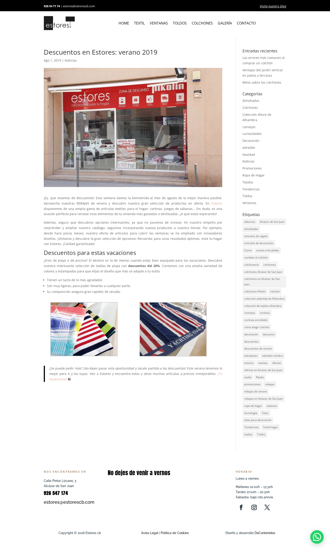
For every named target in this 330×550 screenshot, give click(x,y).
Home (124, 24)
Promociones (252, 168)
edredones (251, 356)
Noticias (71, 60)
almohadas (251, 229)
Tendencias (251, 189)
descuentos (251, 341)
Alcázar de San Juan (272, 222)
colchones (269, 265)
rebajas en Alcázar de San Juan (263, 399)
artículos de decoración (258, 243)
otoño (247, 377)
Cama (248, 250)
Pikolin (260, 377)
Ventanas (159, 24)
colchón (275, 291)
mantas (263, 363)
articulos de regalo (256, 236)
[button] (317, 537)
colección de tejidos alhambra (263, 306)
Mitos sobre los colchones (261, 82)
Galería (225, 24)
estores (249, 363)
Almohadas (250, 100)
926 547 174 (56, 493)
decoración (251, 334)
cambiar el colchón (256, 257)
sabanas (271, 406)
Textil (139, 24)
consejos (248, 127)
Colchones (202, 24)
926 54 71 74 (52, 6)
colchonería (251, 265)
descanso (269, 334)
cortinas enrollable (256, 320)
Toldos (180, 24)
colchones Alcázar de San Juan (263, 272)
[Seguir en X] (267, 507)
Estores (216, 203)
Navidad (248, 154)
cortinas (265, 313)
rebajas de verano (255, 391)
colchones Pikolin (255, 291)
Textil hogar (270, 427)
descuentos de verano (258, 348)
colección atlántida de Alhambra (264, 299)
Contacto (246, 24)
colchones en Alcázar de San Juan (262, 281)
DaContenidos (265, 533)
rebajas (270, 384)
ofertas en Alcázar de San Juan (263, 370)
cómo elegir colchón (256, 327)
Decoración (250, 140)
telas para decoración (257, 420)
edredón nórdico (272, 356)
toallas (248, 434)
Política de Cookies (174, 533)
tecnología (250, 413)
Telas (265, 413)
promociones (252, 384)
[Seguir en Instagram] (254, 507)
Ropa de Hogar (253, 175)
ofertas (276, 363)
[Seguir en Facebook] (241, 507)
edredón (248, 147)
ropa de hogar (253, 406)
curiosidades (252, 133)
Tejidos (247, 182)
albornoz (249, 222)
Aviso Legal (149, 533)
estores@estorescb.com (79, 6)
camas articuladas (267, 250)
